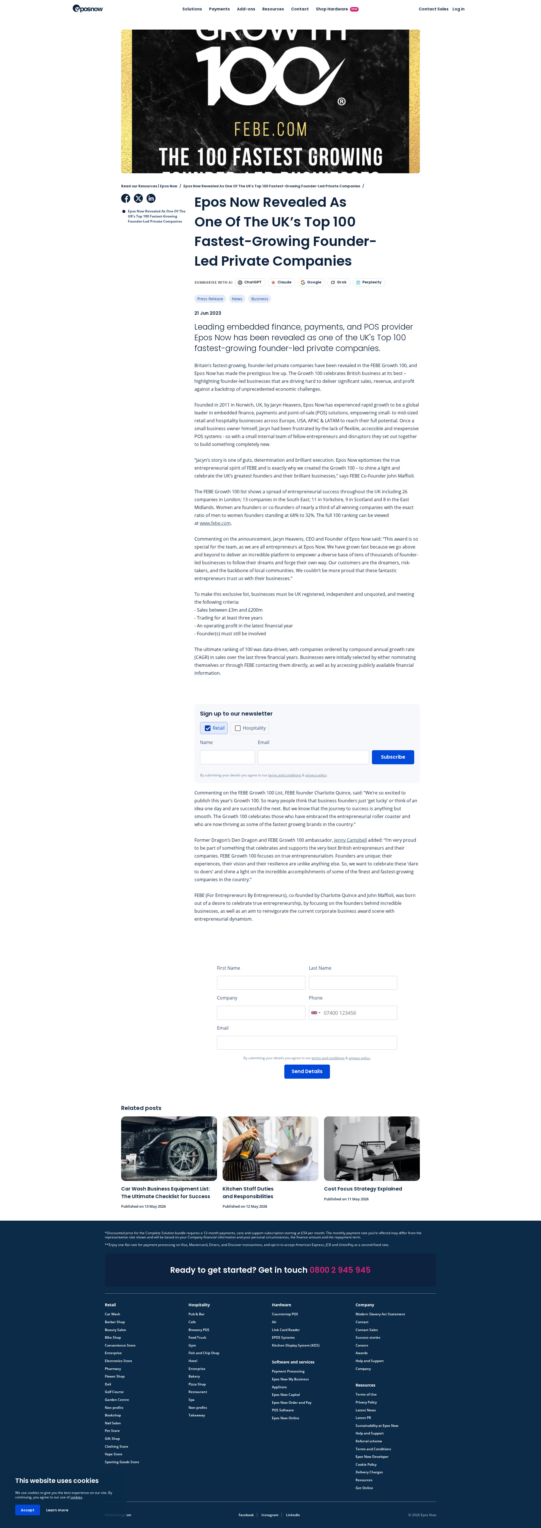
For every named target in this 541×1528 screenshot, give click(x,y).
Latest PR (363, 1418)
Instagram (269, 1515)
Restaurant (198, 1392)
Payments (219, 9)
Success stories (368, 1337)
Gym (192, 1345)
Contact (300, 9)
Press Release (210, 298)
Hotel (193, 1361)
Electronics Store (118, 1361)
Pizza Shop (197, 1384)
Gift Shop (112, 1438)
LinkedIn (151, 198)
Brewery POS (199, 1330)
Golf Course (114, 1392)
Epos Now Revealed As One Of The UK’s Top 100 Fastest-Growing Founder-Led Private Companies (156, 216)
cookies (76, 1497)
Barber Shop (115, 1322)
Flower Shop (115, 1376)
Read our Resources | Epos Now (149, 186)
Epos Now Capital (286, 1394)
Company (227, 998)
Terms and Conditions (373, 1449)
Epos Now (88, 8)
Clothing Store (116, 1446)
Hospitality (254, 728)
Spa (191, 1400)
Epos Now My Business (290, 1379)
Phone (316, 998)
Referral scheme (369, 1441)
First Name (228, 968)
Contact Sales (434, 9)
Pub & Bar (197, 1314)
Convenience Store (120, 1345)
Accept (27, 1510)
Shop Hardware (337, 9)
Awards (362, 1353)
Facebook (125, 198)
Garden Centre (117, 1400)
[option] (214, 728)
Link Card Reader (286, 1330)
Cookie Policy (366, 1464)
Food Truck (197, 1337)
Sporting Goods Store (122, 1462)
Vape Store (113, 1454)
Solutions (192, 9)
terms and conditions (284, 775)
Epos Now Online (285, 1418)
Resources (273, 9)
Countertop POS (285, 1314)
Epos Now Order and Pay (291, 1402)
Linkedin (293, 1515)
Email (263, 742)
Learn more (57, 1510)
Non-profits (114, 1407)
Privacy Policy (366, 1402)
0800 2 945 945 (340, 1270)
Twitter (138, 198)
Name (206, 742)
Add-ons (246, 9)
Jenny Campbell (350, 840)
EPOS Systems (283, 1337)
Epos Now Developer (372, 1456)
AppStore (279, 1387)
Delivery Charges (369, 1472)
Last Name (320, 968)
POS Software (283, 1410)
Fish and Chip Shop (204, 1353)
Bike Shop (113, 1337)
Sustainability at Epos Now (377, 1425)
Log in (459, 9)
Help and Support (370, 1361)
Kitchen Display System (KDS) (296, 1345)
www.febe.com (215, 523)
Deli (108, 1384)
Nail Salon (113, 1423)
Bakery (194, 1376)
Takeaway (197, 1415)
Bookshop (113, 1415)
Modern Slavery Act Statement (380, 1314)
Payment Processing (288, 1371)
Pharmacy (113, 1369)
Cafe (192, 1322)
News (237, 298)
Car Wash (112, 1314)
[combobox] (315, 1012)
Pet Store (112, 1431)
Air (274, 1322)
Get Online (364, 1488)
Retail (219, 728)
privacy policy (316, 775)
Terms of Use (366, 1394)
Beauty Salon (115, 1330)
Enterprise (113, 1353)
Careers (362, 1345)
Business (259, 298)
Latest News (366, 1410)
